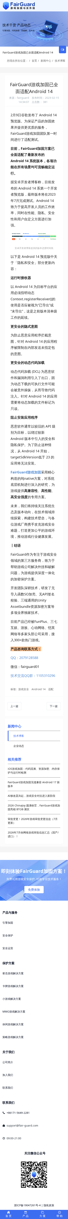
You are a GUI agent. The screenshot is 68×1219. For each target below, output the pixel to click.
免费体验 (34, 890)
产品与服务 (10, 912)
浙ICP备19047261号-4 (27, 1205)
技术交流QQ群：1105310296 (33, 675)
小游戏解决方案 (11, 999)
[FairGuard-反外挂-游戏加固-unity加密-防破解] (19, 5)
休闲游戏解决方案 (13, 1024)
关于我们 (8, 1052)
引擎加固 (7, 922)
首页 (34, 60)
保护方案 (8, 963)
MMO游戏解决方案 (13, 1011)
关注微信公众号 (35, 1153)
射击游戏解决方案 (13, 973)
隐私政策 (49, 1205)
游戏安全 (23, 689)
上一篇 (14, 706)
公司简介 (7, 1062)
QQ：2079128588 (24, 657)
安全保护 (7, 935)
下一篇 (54, 706)
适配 (50, 689)
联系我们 (7, 1087)
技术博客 (60, 60)
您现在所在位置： (17, 60)
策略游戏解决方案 (13, 1037)
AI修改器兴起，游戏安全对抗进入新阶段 (31, 796)
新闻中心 (46, 60)
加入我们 (7, 1075)
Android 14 (39, 689)
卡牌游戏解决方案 (13, 986)
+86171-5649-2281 (18, 1113)
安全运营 (7, 948)
